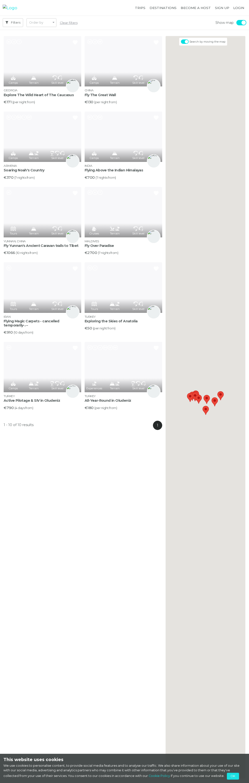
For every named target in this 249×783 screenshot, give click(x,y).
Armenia (10, 166)
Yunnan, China (15, 241)
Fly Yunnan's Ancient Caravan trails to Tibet (41, 245)
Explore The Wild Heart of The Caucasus (39, 95)
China (89, 90)
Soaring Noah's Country (24, 170)
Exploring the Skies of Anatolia (111, 321)
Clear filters (69, 23)
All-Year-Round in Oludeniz (108, 400)
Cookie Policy (159, 776)
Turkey (90, 316)
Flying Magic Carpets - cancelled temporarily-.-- (31, 323)
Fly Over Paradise (99, 245)
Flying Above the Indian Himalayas (114, 170)
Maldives (92, 241)
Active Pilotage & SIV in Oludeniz (32, 400)
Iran (7, 316)
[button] (140, 8)
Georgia (11, 90)
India (88, 166)
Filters (15, 22)
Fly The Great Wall (100, 95)
